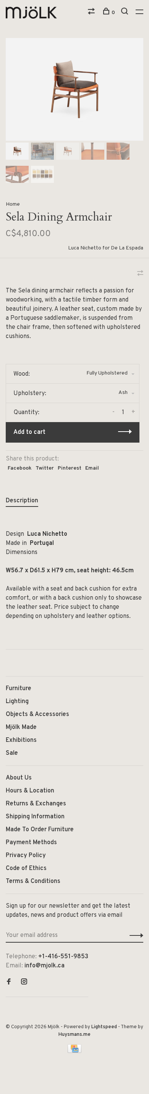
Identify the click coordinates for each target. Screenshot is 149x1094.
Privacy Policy (26, 855)
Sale (12, 753)
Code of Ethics (26, 868)
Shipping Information (35, 817)
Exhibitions (21, 740)
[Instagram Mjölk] (24, 982)
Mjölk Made (21, 727)
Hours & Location (30, 791)
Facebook (20, 468)
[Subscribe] (134, 935)
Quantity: (26, 412)
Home (13, 204)
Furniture (18, 688)
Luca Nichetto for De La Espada (105, 248)
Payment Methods (31, 842)
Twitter (45, 468)
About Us (19, 778)
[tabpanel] (74, 89)
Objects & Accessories (37, 714)
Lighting (17, 701)
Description (22, 501)
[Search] (125, 13)
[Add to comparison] (140, 274)
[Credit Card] (74, 1051)
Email (92, 468)
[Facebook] (9, 982)
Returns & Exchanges (36, 804)
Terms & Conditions (33, 881)
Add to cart (29, 432)
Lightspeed (104, 1027)
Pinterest (69, 468)
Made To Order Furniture (40, 830)
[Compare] (92, 13)
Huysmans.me (74, 1035)
